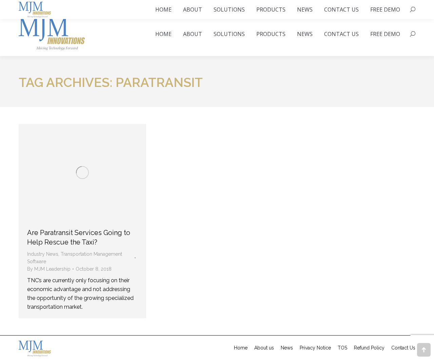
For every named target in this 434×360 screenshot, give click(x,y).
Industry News (42, 254)
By (49, 269)
